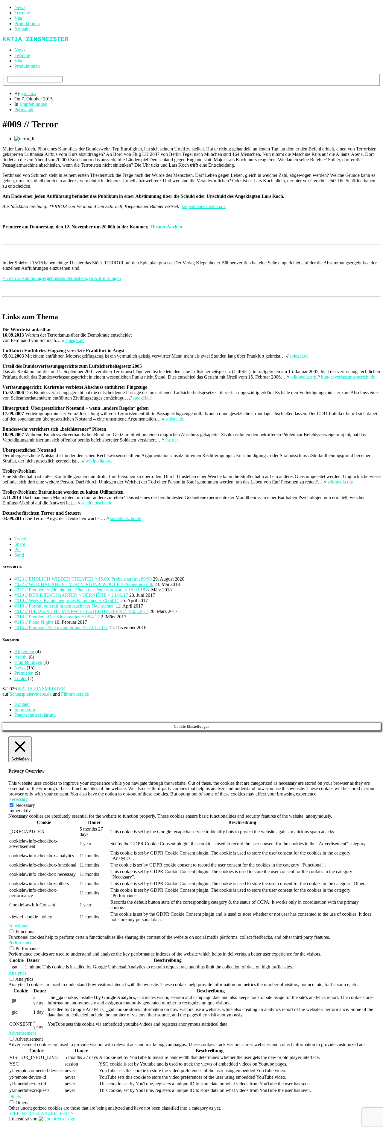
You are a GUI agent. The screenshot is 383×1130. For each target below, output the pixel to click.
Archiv (21, 656)
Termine (22, 12)
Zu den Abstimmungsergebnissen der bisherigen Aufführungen (61, 278)
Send (19, 555)
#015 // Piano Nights (33, 622)
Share (19, 544)
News (19, 7)
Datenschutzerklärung (35, 715)
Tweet (20, 538)
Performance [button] (20, 942)
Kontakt (22, 28)
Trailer (20, 678)
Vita (18, 18)
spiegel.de (75, 340)
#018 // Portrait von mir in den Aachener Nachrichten (64, 605)
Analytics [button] (17, 973)
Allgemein (24, 651)
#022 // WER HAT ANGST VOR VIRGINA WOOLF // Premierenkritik (83, 584)
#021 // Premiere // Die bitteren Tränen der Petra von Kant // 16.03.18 (79, 589)
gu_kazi (28, 93)
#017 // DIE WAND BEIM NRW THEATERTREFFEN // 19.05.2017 (81, 611)
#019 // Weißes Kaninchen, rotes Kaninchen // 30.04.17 (66, 600)
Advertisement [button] (22, 1033)
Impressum (24, 709)
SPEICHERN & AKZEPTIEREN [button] (41, 1113)
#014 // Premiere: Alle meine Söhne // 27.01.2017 (61, 627)
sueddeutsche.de (96, 502)
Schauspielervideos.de (30, 694)
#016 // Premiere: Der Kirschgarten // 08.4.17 (57, 616)
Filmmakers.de (75, 694)
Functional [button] (18, 925)
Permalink (24, 109)
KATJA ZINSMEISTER (41, 688)
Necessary (25, 805)
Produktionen (27, 23)
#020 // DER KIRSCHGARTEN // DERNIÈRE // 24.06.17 (71, 595)
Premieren (24, 673)
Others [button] (14, 1096)
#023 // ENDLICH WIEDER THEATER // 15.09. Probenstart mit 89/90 (83, 578)
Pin (17, 549)
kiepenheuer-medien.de (204, 206)
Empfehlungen (33, 104)
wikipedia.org (303, 376)
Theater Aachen (166, 226)
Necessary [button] (18, 799)
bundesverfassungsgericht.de (348, 376)
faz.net (171, 439)
